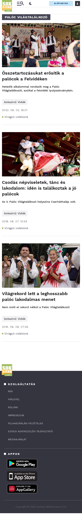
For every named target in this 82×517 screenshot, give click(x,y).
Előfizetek (61, 3)
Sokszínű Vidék (14, 102)
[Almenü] (20, 3)
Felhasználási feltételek (25, 423)
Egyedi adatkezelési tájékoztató (30, 431)
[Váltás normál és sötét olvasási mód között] (30, 3)
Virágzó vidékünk (16, 116)
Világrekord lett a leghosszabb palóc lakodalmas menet (35, 296)
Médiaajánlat (17, 439)
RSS (10, 391)
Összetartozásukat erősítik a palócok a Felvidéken (33, 76)
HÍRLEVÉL (14, 399)
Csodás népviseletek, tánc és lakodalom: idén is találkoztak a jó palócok (39, 188)
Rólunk (13, 407)
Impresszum (16, 415)
